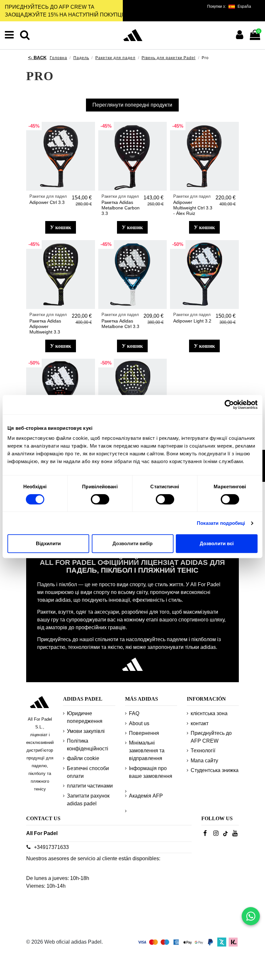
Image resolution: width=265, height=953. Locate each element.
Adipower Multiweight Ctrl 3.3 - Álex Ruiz (192, 208)
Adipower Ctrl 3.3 (47, 202)
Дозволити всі (217, 543)
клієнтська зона (209, 713)
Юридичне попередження (84, 717)
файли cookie (83, 758)
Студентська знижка (214, 770)
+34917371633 (51, 847)
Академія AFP (146, 796)
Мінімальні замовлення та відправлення (146, 750)
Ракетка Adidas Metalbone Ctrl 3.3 (120, 323)
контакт (199, 723)
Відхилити (48, 543)
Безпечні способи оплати (88, 772)
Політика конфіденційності (87, 744)
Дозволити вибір (132, 543)
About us (139, 723)
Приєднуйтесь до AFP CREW (211, 737)
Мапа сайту (204, 760)
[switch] (100, 499)
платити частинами (90, 786)
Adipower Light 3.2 (192, 320)
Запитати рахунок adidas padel (88, 799)
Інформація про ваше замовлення (150, 772)
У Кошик (60, 227)
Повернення (144, 733)
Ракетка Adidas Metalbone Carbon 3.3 (120, 208)
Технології (203, 750)
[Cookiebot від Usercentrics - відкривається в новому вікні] (229, 404)
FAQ (134, 713)
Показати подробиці (221, 523)
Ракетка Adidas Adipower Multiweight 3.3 (45, 326)
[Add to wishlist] (90, 132)
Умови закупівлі (86, 731)
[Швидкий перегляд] (90, 144)
